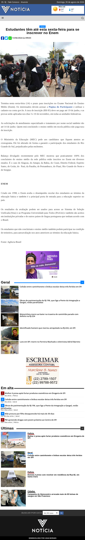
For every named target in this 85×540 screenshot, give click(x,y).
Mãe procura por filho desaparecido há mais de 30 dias (29, 413)
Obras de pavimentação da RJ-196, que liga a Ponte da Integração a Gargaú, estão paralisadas (50, 301)
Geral (30, 452)
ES (2, 2)
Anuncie (24, 2)
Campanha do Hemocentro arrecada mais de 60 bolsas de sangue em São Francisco (53, 495)
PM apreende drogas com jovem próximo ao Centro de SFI (31, 420)
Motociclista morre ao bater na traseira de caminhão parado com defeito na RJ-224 (49, 315)
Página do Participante (61, 107)
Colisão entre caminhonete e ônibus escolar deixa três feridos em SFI (51, 286)
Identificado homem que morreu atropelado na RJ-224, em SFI (47, 328)
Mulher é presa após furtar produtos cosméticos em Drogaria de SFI (35, 393)
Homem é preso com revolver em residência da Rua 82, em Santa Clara (53, 476)
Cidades (31, 491)
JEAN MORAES (50, 538)
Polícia (31, 433)
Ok (61, 513)
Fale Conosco (13, 2)
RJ (5, 2)
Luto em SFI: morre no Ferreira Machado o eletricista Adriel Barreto (50, 341)
